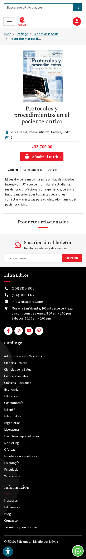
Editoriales (12, 507)
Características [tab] (32, 170)
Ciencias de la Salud (45, 34)
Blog (7, 514)
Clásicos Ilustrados (17, 383)
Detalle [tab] (52, 170)
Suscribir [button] (71, 258)
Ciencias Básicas (15, 363)
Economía (11, 389)
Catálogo (22, 34)
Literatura (11, 429)
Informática (13, 416)
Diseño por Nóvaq (45, 541)
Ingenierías (12, 423)
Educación (11, 396)
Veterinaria (12, 476)
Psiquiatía (11, 469)
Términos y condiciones (21, 527)
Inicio (7, 34)
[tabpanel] (41, 192)
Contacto (11, 520)
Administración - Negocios (23, 356)
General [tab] (13, 170)
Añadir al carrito (46, 156)
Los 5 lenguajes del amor (21, 436)
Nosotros (11, 500)
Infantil (9, 409)
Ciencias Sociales (16, 376)
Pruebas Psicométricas (20, 456)
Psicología (11, 463)
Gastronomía (13, 403)
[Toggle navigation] (9, 21)
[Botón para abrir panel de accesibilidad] (8, 551)
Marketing (11, 443)
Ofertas (9, 449)
